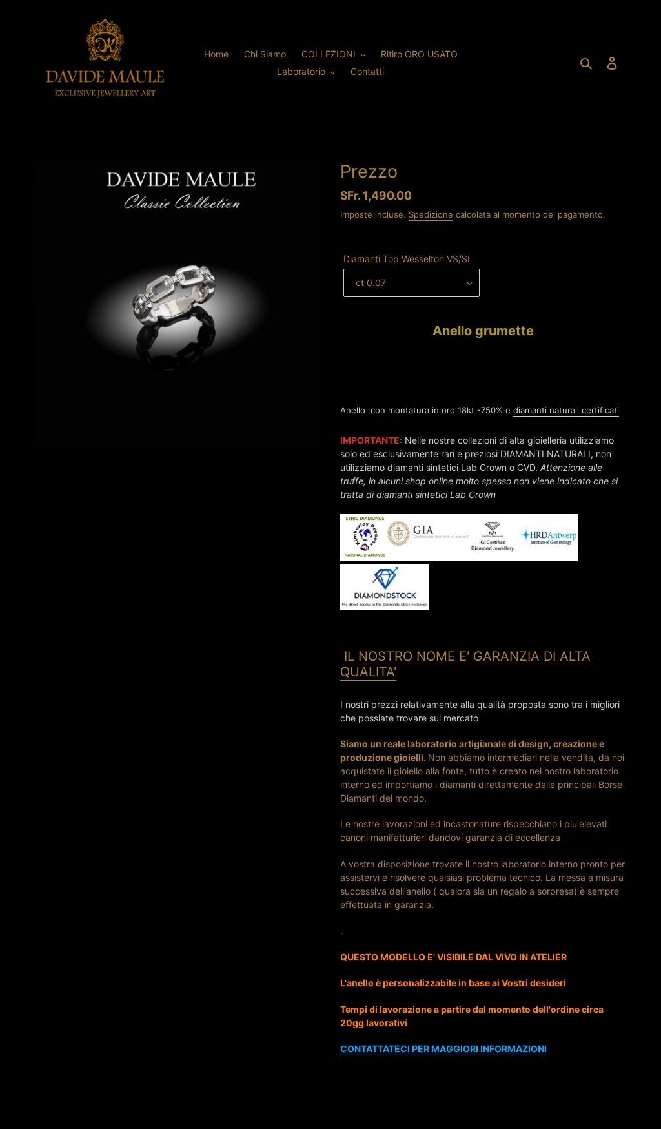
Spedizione (431, 214)
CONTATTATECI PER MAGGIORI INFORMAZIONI (443, 1048)
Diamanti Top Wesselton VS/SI (406, 258)
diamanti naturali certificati (566, 410)
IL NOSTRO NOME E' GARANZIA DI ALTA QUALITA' (465, 663)
